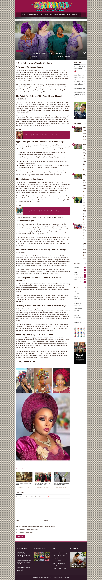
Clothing (76, 272)
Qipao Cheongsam (61, 563)
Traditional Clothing (57, 577)
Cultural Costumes (32, 14)
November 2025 (78, 303)
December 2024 (78, 322)
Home (23, 14)
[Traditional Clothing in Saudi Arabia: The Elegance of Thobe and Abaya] (42, 560)
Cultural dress (24, 20)
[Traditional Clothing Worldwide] (51, 6)
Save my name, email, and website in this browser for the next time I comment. (36, 526)
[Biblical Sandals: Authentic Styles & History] (24, 477)
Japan (54, 560)
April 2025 (76, 313)
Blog (68, 14)
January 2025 (77, 320)
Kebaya (59, 560)
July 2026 (76, 291)
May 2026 (76, 296)
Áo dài (65, 568)
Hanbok (54, 558)
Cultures (74, 14)
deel (64, 555)
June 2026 (77, 293)
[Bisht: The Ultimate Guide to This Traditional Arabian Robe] (62, 477)
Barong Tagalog (63, 553)
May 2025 (76, 310)
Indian (64, 558)
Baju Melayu (55, 553)
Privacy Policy (66, 577)
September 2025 (78, 308)
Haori (59, 558)
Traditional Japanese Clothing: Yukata (79, 115)
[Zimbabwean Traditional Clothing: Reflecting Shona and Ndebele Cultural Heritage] (47, 556)
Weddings (76, 267)
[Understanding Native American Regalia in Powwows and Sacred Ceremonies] (78, 146)
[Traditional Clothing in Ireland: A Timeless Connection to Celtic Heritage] (78, 200)
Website (46, 520)
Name (17, 515)
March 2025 (77, 315)
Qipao (54, 563)
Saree (63, 565)
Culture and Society (59, 14)
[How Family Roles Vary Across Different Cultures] (78, 176)
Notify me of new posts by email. (25, 532)
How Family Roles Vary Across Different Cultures (84, 182)
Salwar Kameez (56, 565)
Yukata (59, 568)
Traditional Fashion (46, 14)
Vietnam (54, 568)
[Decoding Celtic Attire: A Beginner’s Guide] (36, 560)
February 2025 (77, 317)
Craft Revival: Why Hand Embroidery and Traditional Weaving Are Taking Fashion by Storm (80, 94)
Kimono (64, 560)
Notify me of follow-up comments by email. (27, 529)
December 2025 (78, 301)
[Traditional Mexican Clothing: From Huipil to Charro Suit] (47, 560)
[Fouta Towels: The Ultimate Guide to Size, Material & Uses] (43, 477)
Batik (54, 555)
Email (17, 520)
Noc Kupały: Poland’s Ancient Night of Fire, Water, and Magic (79, 83)
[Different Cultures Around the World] (78, 129)
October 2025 (77, 305)
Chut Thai (59, 555)
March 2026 (77, 298)
